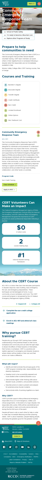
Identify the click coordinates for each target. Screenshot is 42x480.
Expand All (22, 304)
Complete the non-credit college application (19, 312)
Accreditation (13, 454)
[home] (5, 430)
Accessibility (23, 454)
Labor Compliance (14, 459)
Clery (37, 454)
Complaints (7, 457)
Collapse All (35, 304)
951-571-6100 (17, 432)
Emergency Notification (24, 457)
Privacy (24, 459)
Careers (31, 454)
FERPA (36, 457)
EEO (13, 457)
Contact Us (17, 436)
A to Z (5, 454)
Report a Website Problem (18, 462)
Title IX (31, 459)
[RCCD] (21, 476)
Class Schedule (9, 184)
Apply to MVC (8, 189)
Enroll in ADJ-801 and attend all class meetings (21, 322)
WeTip (30, 462)
